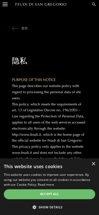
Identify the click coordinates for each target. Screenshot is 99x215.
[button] (49, 207)
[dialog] (49, 186)
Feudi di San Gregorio (41, 4)
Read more (46, 184)
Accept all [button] (49, 194)
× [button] (93, 164)
